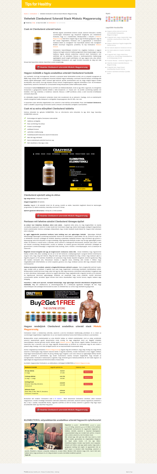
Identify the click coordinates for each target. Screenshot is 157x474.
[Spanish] (114, 17)
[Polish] (125, 17)
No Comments (61, 23)
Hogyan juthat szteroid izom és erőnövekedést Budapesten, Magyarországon (117, 33)
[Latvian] (125, 19)
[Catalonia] (125, 21)
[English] (106, 17)
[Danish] (117, 19)
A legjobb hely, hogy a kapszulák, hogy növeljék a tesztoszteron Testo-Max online (119, 39)
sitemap (57, 472)
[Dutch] (122, 17)
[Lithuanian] (119, 17)
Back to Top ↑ (129, 472)
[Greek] (117, 21)
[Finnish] (106, 19)
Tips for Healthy (38, 4)
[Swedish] (114, 21)
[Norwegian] (130, 19)
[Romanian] (127, 17)
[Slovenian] (111, 21)
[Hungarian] (127, 19)
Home (26, 14)
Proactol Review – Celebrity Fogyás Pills (119, 60)
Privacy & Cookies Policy (47, 472)
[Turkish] (109, 19)
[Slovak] (130, 17)
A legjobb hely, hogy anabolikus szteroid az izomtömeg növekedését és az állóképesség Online (119, 56)
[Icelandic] (127, 21)
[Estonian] (119, 19)
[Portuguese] (106, 21)
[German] (109, 17)
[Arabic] (122, 21)
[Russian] (109, 21)
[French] (122, 19)
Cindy (33, 23)
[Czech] (111, 17)
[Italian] (117, 17)
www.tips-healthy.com (34, 472)
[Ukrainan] (119, 21)
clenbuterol (33, 14)
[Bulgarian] (114, 19)
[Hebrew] (111, 19)
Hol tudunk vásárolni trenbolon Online (119, 48)
